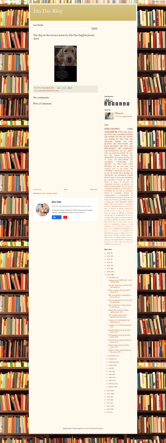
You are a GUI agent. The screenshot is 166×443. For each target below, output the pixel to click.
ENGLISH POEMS (112, 141)
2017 (109, 394)
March (111, 380)
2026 (109, 253)
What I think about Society (122, 242)
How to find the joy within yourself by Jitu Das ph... (119, 306)
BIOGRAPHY (109, 157)
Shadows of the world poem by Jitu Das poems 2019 (119, 351)
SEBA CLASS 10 (126, 233)
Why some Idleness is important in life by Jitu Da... (119, 296)
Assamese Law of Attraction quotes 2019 (119, 326)
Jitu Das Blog (48, 10)
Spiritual (106, 240)
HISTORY (117, 189)
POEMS (111, 136)
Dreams (114, 213)
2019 (109, 275)
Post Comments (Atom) (49, 193)
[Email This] (62, 88)
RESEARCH (107, 233)
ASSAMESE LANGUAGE (113, 171)
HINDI (106, 186)
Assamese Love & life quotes (116, 168)
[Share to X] (67, 88)
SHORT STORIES (121, 237)
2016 (109, 397)
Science (106, 200)
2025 (109, 256)
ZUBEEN (106, 244)
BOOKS (130, 177)
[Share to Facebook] (69, 88)
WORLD (124, 200)
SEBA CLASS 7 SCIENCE (111, 235)
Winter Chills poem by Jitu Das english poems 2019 (118, 311)
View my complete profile (123, 116)
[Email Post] (58, 88)
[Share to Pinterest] (71, 88)
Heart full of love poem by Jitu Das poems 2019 (119, 341)
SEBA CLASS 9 (108, 237)
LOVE (128, 180)
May (110, 374)
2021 (109, 268)
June (110, 371)
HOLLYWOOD (123, 160)
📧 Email (56, 217)
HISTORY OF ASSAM (119, 219)
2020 (109, 272)
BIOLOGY (127, 184)
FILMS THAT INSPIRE (121, 173)
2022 (109, 265)
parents (117, 244)
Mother (128, 226)
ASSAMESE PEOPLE (121, 193)
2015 (109, 400)
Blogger (100, 428)
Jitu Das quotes (123, 166)
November (112, 356)
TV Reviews (115, 200)
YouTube (120, 157)
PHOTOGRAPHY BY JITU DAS (121, 186)
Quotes (116, 182)
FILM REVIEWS (111, 146)
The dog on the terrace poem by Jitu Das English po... (120, 286)
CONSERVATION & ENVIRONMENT (117, 195)
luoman (86, 428)
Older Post (93, 189)
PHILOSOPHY (112, 128)
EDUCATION (122, 143)
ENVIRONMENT (120, 215)
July (110, 368)
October (111, 359)
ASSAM (129, 136)
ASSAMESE (110, 131)
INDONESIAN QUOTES (119, 224)
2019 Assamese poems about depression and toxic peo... (117, 316)
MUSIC (106, 182)
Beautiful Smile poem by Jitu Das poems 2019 (119, 331)
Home (66, 189)
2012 (109, 409)
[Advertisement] (65, 171)
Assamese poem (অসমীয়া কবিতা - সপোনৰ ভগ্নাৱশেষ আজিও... (120, 281)
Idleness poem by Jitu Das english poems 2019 (119, 291)
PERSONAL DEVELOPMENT (122, 228)
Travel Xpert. (108, 242)
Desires (106, 213)
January (111, 387)
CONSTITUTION (109, 197)
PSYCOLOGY (126, 189)
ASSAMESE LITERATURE (115, 162)
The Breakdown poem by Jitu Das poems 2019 (119, 336)
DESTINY (107, 164)
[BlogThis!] (64, 88)
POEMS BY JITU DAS (118, 139)
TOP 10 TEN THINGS (117, 240)
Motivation (107, 228)
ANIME (120, 204)
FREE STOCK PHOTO (113, 217)
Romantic (116, 233)
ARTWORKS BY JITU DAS (113, 191)
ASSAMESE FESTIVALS (112, 184)
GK (120, 136)
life (112, 244)
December (112, 277)
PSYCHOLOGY (113, 151)
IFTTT (106, 224)
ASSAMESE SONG (116, 206)
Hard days (127, 222)
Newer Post (37, 189)
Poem (105, 231)
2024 (109, 259)
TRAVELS (128, 240)
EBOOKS (121, 213)
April (111, 377)
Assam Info (120, 177)
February (112, 384)
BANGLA (113, 208)
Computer (127, 211)
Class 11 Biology (117, 211)
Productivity (115, 231)
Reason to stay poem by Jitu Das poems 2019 (118, 346)
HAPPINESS (128, 148)
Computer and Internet (124, 197)
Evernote (130, 215)
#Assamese (126, 182)
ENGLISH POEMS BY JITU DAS (49, 91)
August (111, 365)
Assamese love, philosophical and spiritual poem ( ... (119, 321)
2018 (109, 390)
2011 (109, 412)
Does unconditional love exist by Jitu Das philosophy (120, 301)
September (112, 362)
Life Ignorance (118, 226)
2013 (109, 406)
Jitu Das (120, 113)
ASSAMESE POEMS (124, 134)
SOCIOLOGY (109, 175)
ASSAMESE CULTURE (115, 180)
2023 (109, 262)
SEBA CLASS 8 (126, 235)
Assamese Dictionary (121, 155)
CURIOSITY (108, 189)
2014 (109, 403)
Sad (130, 237)
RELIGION (127, 231)
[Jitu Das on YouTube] (65, 217)
